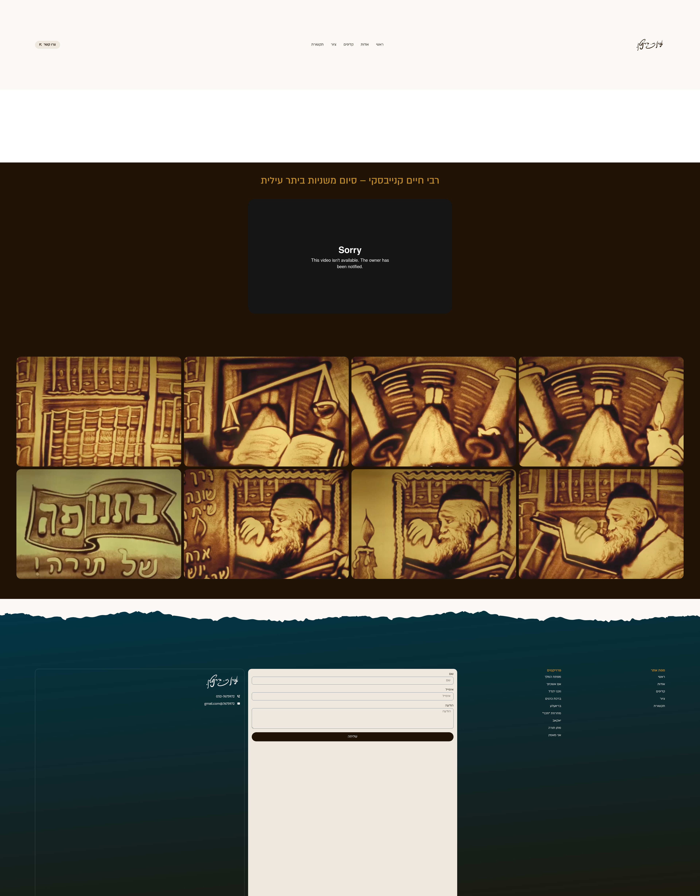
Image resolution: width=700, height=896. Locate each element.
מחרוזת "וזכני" (551, 713)
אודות (365, 44)
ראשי (380, 44)
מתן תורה (554, 728)
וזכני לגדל (555, 691)
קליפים (348, 44)
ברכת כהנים (553, 698)
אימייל (450, 689)
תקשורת (317, 44)
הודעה (449, 705)
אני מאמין (555, 735)
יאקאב (557, 720)
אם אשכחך (554, 684)
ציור (333, 44)
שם (451, 674)
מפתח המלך (553, 677)
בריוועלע (555, 706)
